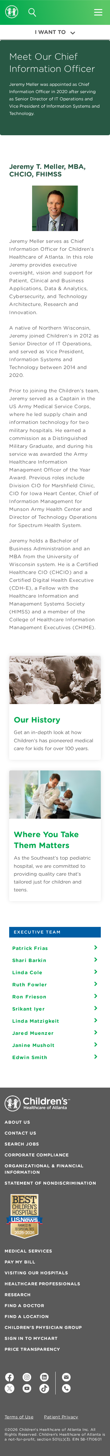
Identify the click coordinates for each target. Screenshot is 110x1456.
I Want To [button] (50, 32)
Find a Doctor (24, 1305)
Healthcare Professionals (42, 1284)
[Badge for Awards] (24, 1216)
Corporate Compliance (37, 1155)
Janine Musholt (33, 1045)
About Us (17, 1122)
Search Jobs (22, 1144)
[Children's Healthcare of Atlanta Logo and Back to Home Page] (12, 7)
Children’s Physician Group (43, 1327)
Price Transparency (32, 1349)
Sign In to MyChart (31, 1338)
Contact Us (20, 1133)
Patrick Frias (30, 948)
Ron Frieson (29, 997)
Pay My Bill (20, 1262)
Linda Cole (27, 972)
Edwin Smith (30, 1057)
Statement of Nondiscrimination (50, 1183)
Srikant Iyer (28, 1009)
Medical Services (28, 1251)
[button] (98, 10)
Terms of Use (19, 1417)
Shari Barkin (29, 960)
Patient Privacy (61, 1417)
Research (18, 1294)
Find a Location (27, 1316)
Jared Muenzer (33, 1033)
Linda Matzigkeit (35, 1021)
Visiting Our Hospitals (36, 1273)
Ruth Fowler (29, 984)
